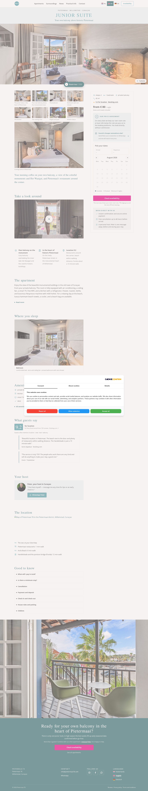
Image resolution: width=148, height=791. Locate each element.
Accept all (106, 411)
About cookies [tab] (74, 386)
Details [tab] (107, 386)
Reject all (42, 411)
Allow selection (74, 411)
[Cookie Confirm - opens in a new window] (113, 379)
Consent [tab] (41, 386)
